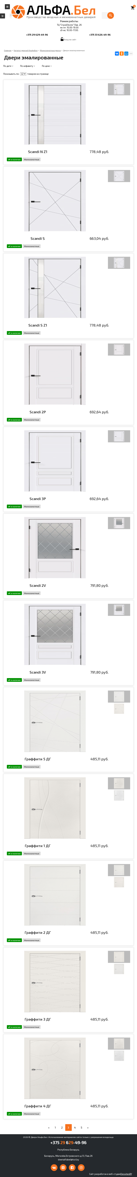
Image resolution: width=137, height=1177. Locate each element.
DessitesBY (126, 1174)
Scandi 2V (38, 585)
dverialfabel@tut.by (68, 1159)
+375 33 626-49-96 (100, 34)
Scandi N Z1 (37, 151)
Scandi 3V (38, 672)
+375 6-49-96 (68, 1142)
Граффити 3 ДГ (38, 1019)
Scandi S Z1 (37, 325)
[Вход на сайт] (62, 40)
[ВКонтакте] (117, 54)
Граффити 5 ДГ (38, 759)
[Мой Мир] (126, 54)
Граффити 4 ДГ (37, 1106)
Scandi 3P (38, 498)
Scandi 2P (38, 412)
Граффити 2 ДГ (38, 932)
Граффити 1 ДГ (38, 845)
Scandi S (38, 238)
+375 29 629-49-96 (37, 34)
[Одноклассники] (122, 54)
